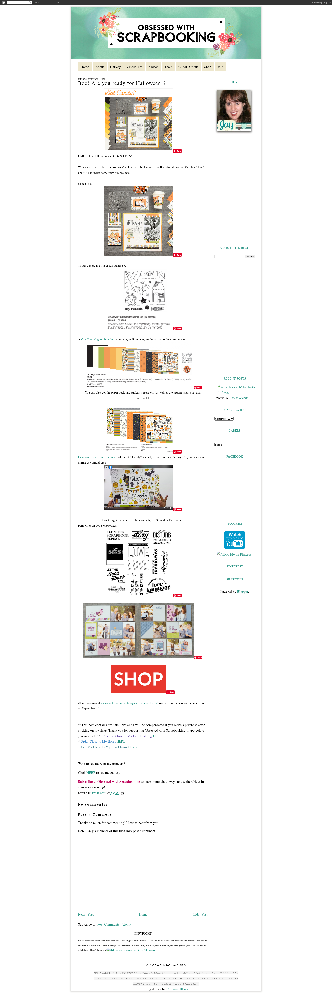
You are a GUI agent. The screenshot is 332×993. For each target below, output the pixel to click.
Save (179, 151)
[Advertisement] (234, 317)
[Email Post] (122, 793)
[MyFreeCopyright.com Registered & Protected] (131, 950)
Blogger (242, 591)
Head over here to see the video (97, 457)
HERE (157, 735)
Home (143, 914)
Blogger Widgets (238, 398)
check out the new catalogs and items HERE (129, 703)
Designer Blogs (177, 988)
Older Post (200, 914)
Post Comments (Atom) (114, 924)
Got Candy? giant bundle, (97, 339)
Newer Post (86, 914)
